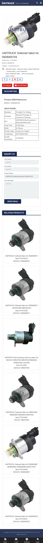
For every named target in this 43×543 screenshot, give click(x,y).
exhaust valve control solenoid (28, 69)
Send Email (22, 85)
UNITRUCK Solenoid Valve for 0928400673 (21, 516)
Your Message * (9, 180)
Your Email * (8, 166)
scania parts (11, 71)
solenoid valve (11, 69)
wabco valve (10, 76)
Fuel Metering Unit (13, 66)
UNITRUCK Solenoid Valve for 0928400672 (21, 256)
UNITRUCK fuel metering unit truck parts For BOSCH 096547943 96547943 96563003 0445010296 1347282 (21, 360)
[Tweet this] (9, 79)
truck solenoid (22, 71)
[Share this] (4, 79)
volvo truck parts (27, 74)
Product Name (8, 173)
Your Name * (8, 159)
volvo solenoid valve (13, 74)
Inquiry (8, 85)
